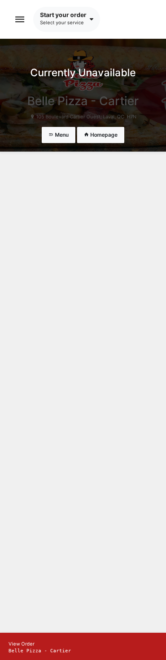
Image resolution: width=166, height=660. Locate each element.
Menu (61, 135)
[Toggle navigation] (20, 19)
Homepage (103, 135)
